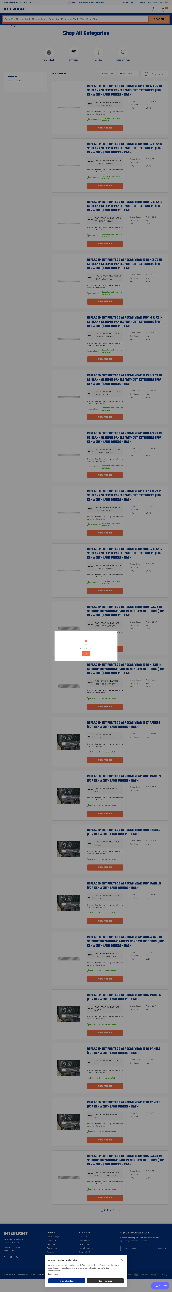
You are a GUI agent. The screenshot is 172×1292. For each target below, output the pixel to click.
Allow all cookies (67, 1281)
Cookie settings (105, 1281)
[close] (122, 1260)
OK (86, 653)
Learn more (53, 1274)
